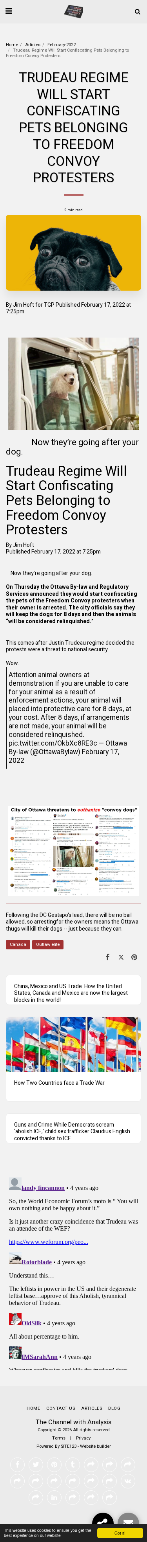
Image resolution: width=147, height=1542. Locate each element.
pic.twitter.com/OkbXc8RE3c (53, 743)
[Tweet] (121, 957)
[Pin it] (134, 957)
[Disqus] (73, 1272)
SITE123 (68, 1446)
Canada (18, 944)
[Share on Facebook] (107, 957)
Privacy (83, 1438)
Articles (32, 44)
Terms (58, 1438)
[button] (8, 11)
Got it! (119, 1533)
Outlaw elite (48, 944)
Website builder (95, 1446)
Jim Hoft (23, 305)
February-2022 (61, 44)
